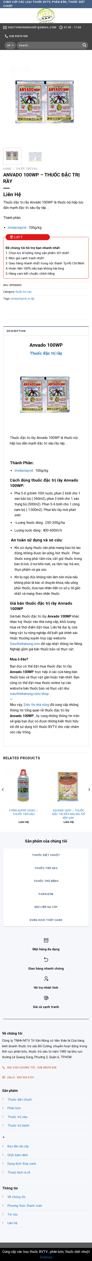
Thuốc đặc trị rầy (46, 353)
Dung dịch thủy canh (21, 1164)
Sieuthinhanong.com (25, 644)
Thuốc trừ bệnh (18, 1125)
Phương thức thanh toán (24, 1206)
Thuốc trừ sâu (17, 1117)
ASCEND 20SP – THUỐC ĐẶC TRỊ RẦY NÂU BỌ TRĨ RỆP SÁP (68, 814)
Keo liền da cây (18, 1146)
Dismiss (46, 1257)
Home (7, 168)
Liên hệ (12, 1223)
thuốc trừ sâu (26, 168)
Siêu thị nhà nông (36, 705)
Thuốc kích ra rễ (18, 1172)
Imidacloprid (17, 228)
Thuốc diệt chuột (19, 1099)
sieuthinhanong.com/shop (29, 694)
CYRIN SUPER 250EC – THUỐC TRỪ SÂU (23, 812)
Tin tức (12, 1214)
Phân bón (14, 1108)
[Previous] (10, 101)
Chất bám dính (17, 1155)
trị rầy (31, 298)
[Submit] (84, 45)
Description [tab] (16, 331)
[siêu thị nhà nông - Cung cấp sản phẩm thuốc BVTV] (46, 15)
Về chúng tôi (16, 1197)
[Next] (82, 101)
